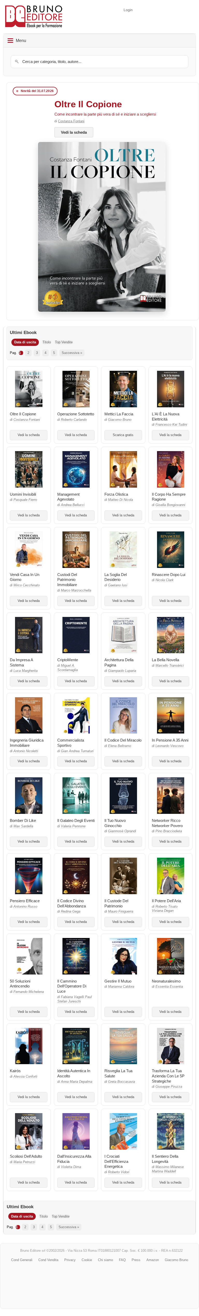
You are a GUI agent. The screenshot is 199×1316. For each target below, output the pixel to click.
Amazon (152, 1260)
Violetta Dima (71, 1167)
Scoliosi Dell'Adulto (26, 1156)
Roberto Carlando (74, 420)
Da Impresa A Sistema (21, 662)
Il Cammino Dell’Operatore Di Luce (71, 986)
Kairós (15, 1071)
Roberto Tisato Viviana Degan (164, 909)
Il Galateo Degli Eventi (76, 820)
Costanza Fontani (71, 121)
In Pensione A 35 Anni (170, 740)
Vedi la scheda (74, 132)
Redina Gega (70, 911)
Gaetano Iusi (117, 585)
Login (128, 10)
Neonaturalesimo (166, 981)
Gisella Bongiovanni (170, 505)
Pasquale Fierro (25, 500)
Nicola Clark (164, 580)
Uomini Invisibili (23, 494)
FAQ (122, 1260)
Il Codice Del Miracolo (122, 740)
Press (136, 1260)
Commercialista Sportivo (70, 743)
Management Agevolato (68, 497)
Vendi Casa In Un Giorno (24, 577)
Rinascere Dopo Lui (168, 574)
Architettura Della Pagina (118, 662)
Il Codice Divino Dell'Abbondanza (71, 903)
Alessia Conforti (25, 1076)
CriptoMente (67, 660)
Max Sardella (23, 826)
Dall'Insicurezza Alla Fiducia (74, 1159)
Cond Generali (21, 1260)
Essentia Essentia (169, 986)
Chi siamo (105, 1260)
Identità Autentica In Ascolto (73, 1073)
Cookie (87, 1260)
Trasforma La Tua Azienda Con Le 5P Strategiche (168, 1076)
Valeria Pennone (73, 826)
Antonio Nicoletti (25, 751)
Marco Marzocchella (76, 590)
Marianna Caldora (121, 986)
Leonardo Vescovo (169, 746)
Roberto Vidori (118, 1172)
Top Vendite (64, 342)
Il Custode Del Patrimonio (116, 903)
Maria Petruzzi (24, 1162)
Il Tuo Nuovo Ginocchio (115, 823)
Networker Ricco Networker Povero (167, 823)
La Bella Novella (165, 660)
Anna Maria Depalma (76, 1082)
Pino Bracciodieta (168, 831)
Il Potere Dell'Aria (166, 901)
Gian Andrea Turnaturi (77, 751)
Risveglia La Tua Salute (118, 1073)
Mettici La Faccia (118, 414)
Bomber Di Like (23, 820)
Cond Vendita (48, 1260)
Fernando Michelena (28, 992)
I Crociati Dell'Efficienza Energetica (116, 1161)
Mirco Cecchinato (26, 585)
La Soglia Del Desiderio (115, 577)
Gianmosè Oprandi (122, 831)
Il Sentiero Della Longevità (165, 1159)
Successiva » (72, 353)
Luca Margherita (25, 671)
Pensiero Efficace (25, 901)
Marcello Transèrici (169, 665)
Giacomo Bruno (119, 420)
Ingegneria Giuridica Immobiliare (27, 743)
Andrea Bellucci (72, 505)
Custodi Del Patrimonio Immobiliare (67, 579)
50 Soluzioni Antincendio (20, 983)
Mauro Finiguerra (120, 911)
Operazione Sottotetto (75, 414)
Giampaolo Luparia (122, 671)
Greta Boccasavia (121, 1082)
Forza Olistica (116, 494)
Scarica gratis (123, 435)
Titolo (46, 342)
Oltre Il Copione (88, 104)
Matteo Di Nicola (120, 500)
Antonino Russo (25, 906)
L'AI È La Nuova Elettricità (165, 416)
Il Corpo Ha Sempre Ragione (169, 497)
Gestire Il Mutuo (117, 981)
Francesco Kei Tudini (171, 424)
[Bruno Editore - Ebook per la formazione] (33, 16)
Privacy (70, 1260)
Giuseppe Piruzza (168, 1087)
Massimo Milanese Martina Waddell (168, 1169)
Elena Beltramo (119, 746)
